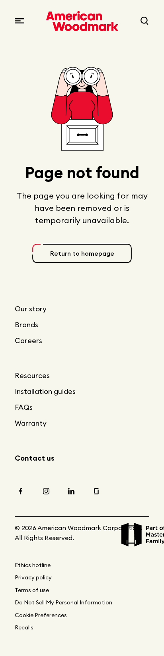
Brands (26, 324)
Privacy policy (33, 577)
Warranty (31, 423)
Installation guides (45, 391)
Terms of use (32, 590)
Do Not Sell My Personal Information (63, 602)
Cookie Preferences (41, 615)
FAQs (24, 407)
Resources (32, 375)
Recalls (24, 627)
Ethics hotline (33, 565)
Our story (31, 308)
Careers (28, 340)
